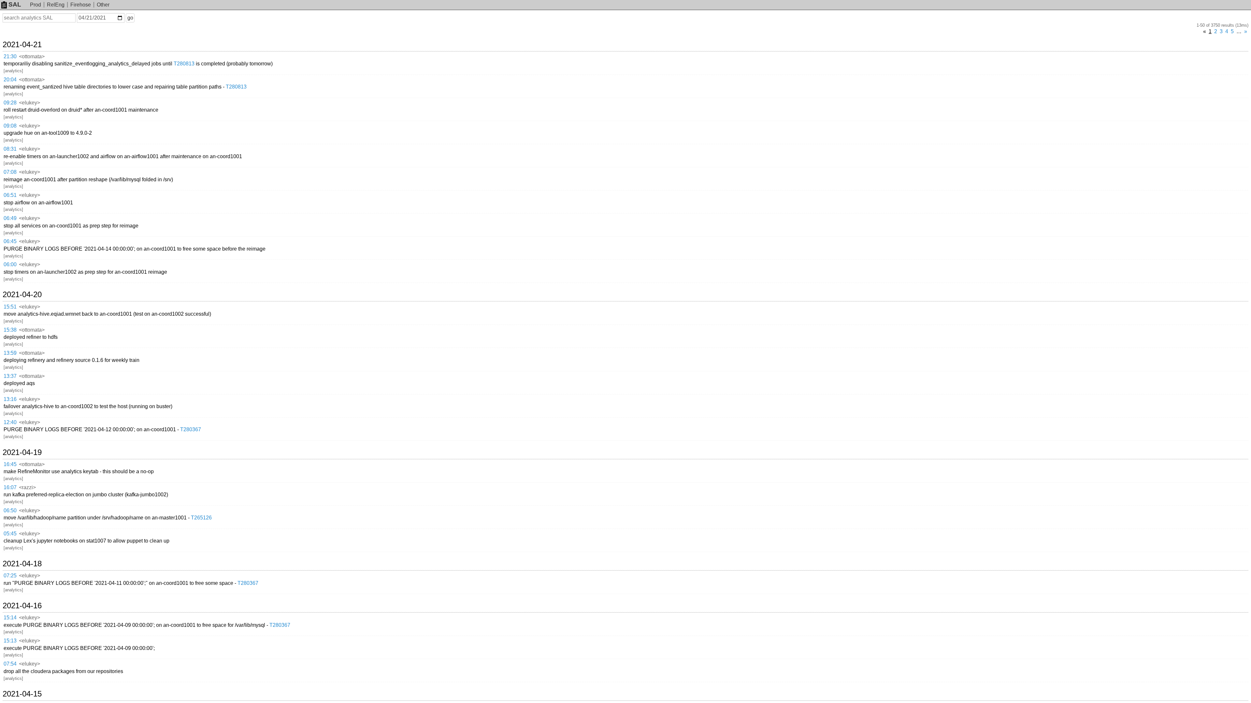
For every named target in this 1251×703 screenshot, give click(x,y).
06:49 (10, 218)
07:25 (10, 575)
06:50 (10, 510)
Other (103, 4)
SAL (14, 4)
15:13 (10, 640)
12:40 (10, 422)
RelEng (56, 4)
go (130, 18)
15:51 (10, 307)
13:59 (10, 353)
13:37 (10, 376)
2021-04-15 (22, 693)
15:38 (10, 330)
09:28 (10, 102)
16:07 (10, 487)
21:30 (10, 56)
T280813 (184, 63)
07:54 (10, 664)
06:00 (10, 264)
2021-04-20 (22, 294)
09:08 (10, 126)
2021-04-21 (22, 44)
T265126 (201, 517)
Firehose (80, 4)
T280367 (190, 429)
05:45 (10, 533)
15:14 (10, 617)
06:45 (10, 241)
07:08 (10, 172)
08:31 (10, 149)
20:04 (10, 79)
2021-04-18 (22, 563)
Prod (35, 4)
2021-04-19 (22, 452)
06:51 (10, 195)
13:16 (10, 399)
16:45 (10, 464)
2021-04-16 (22, 605)
